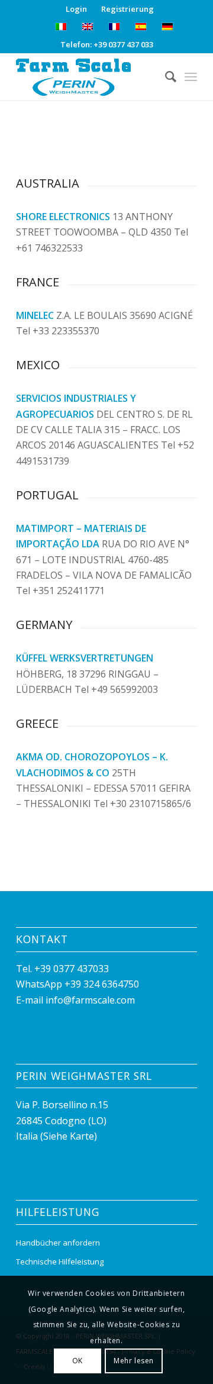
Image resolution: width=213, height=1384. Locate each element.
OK (77, 1361)
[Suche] (164, 76)
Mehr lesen (134, 1361)
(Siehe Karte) (68, 1136)
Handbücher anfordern (58, 1242)
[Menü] (191, 76)
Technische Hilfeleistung (60, 1261)
